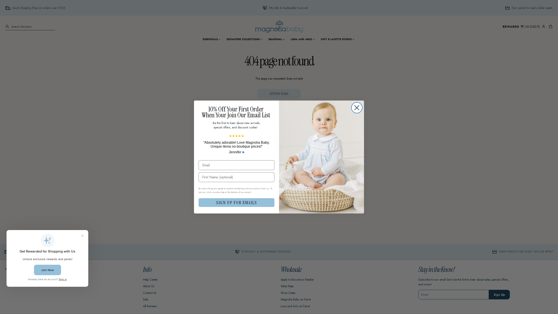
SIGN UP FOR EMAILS (236, 202)
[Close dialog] (356, 107)
